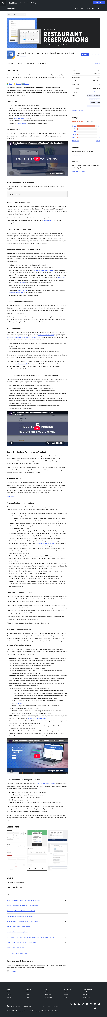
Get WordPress (99, 3)
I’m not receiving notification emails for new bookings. (23, 921)
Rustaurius (23, 56)
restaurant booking (95, 102)
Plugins (28, 994)
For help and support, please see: (17, 953)
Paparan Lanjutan (77, 110)
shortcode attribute (21, 364)
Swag (66, 997)
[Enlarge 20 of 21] (65, 868)
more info (21, 703)
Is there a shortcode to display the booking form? (22, 905)
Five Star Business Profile (46, 335)
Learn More (10, 496)
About (8, 989)
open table (90, 95)
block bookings (22, 290)
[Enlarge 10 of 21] (44, 858)
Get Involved (67, 989)
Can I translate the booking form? (17, 932)
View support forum (78, 155)
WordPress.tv (49, 997)
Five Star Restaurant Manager (46, 783)
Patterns (28, 997)
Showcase (29, 989)
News (8, 991)
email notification (21, 123)
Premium (18, 84)
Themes (28, 991)
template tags (48, 220)
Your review (75, 141)
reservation (97, 95)
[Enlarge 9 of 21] (44, 850)
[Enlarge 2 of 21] (24, 846)
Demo (10, 84)
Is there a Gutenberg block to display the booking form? (24, 900)
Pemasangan (30, 63)
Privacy (9, 997)
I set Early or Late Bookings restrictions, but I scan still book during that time (30, 937)
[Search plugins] (24, 14)
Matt (85, 991)
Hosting (9, 994)
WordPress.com (88, 989)
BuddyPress (87, 997)
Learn (46, 989)
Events (66, 991)
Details (10, 63)
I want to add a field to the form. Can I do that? (22, 942)
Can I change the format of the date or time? (21, 911)
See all (98, 141)
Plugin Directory (11, 8)
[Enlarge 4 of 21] (24, 871)
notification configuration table (43, 270)
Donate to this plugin (78, 172)
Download (85, 54)
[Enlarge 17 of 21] (65, 832)
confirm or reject (19, 118)
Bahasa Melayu (27, 1006)
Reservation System (95, 99)
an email (22, 282)
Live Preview (95, 54)
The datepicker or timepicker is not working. (20, 916)
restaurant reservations (94, 105)
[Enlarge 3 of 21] (24, 860)
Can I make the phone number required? (19, 927)
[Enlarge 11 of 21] (44, 871)
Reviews (19, 63)
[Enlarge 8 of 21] (44, 832)
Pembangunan (42, 63)
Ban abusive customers (16, 292)
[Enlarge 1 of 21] (24, 832)
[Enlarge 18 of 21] (65, 845)
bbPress (86, 994)
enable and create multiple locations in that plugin (22, 337)
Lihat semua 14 (96, 91)
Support (97, 63)
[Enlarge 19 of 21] (65, 855)
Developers (48, 994)
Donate (66, 994)
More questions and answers (15, 948)
